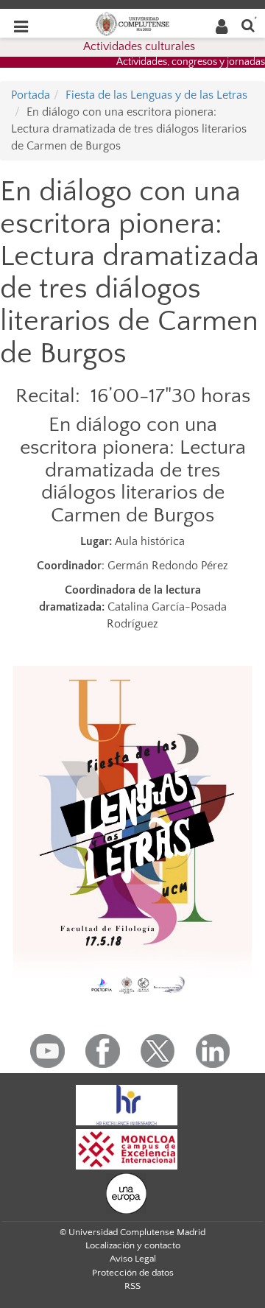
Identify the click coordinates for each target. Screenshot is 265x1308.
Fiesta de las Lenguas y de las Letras (156, 95)
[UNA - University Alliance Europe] (126, 1192)
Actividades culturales (139, 46)
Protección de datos (133, 1272)
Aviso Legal (133, 1259)
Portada (30, 95)
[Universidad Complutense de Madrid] (132, 22)
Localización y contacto (132, 1245)
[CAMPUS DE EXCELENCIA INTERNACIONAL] (126, 1148)
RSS (132, 1286)
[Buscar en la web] (248, 25)
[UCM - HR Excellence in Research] (126, 1104)
